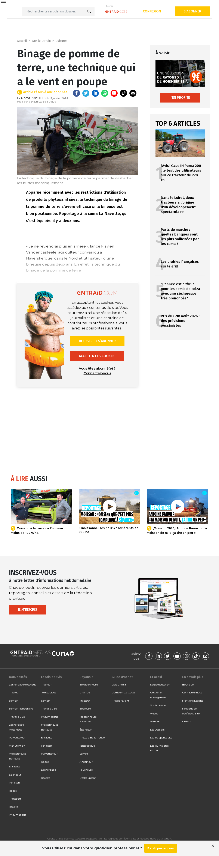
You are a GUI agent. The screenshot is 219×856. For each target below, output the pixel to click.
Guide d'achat (122, 677)
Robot (13, 790)
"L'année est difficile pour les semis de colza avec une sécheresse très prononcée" (180, 291)
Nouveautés (18, 677)
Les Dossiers (157, 729)
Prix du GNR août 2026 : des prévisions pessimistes (180, 321)
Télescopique (48, 692)
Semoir (13, 700)
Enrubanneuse (89, 684)
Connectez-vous (97, 373)
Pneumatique (17, 814)
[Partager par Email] (132, 93)
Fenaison (14, 782)
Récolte (13, 806)
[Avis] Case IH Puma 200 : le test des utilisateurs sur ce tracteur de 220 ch (181, 172)
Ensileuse (14, 766)
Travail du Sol (17, 716)
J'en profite (180, 97)
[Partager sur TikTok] (123, 93)
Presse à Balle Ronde (92, 737)
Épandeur (15, 774)
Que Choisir (119, 684)
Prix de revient (120, 700)
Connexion (152, 11)
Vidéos (154, 713)
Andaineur (86, 761)
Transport (15, 798)
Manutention (17, 745)
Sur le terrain (41, 41)
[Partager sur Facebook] (76, 93)
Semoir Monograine (21, 708)
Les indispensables (161, 737)
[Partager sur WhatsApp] (104, 93)
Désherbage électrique (22, 684)
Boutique (188, 684)
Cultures (61, 41)
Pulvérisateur (17, 737)
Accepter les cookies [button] (97, 356)
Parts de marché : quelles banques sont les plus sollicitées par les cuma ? (180, 236)
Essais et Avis (51, 677)
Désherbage (48, 769)
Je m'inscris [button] (27, 609)
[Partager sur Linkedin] (95, 93)
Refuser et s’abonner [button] (97, 341)
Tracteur (14, 692)
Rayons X (86, 677)
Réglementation (160, 684)
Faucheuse (86, 769)
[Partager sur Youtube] (114, 93)
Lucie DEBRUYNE (27, 98)
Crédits (186, 721)
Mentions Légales (192, 700)
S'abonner (192, 11)
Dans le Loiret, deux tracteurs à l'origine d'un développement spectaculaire (178, 204)
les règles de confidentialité (120, 838)
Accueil (22, 41)
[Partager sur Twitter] (85, 93)
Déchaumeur (88, 777)
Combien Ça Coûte (123, 692)
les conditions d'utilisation (155, 838)
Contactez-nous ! (192, 692)
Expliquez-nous (160, 848)
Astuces (155, 721)
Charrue (85, 692)
